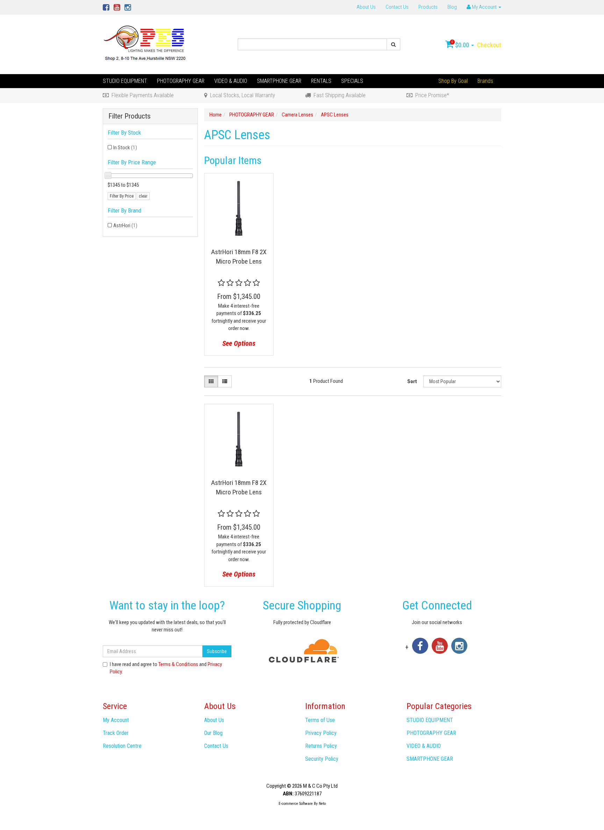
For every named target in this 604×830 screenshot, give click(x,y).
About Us (366, 7)
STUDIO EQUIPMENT (125, 81)
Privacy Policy (321, 733)
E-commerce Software (296, 803)
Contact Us (397, 7)
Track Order (116, 733)
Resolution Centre (122, 746)
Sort (412, 381)
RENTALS (321, 81)
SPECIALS (352, 81)
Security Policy (321, 759)
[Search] (393, 44)
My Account (116, 720)
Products (428, 7)
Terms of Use (320, 720)
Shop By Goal (453, 81)
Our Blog (213, 733)
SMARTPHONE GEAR (279, 81)
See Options (239, 343)
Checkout (489, 45)
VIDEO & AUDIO (230, 81)
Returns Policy (321, 746)
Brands (485, 81)
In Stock (125, 147)
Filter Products (129, 116)
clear (143, 196)
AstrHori (125, 225)
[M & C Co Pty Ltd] (145, 44)
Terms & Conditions (178, 664)
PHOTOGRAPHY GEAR (180, 81)
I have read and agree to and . (166, 668)
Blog (452, 7)
